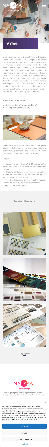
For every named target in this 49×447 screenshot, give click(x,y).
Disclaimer (25, 444)
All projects (24, 354)
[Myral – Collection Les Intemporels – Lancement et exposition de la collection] (24, 127)
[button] (45, 402)
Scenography (24, 107)
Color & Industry (18, 100)
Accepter (24, 426)
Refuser (24, 433)
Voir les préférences (24, 439)
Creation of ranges (18, 105)
